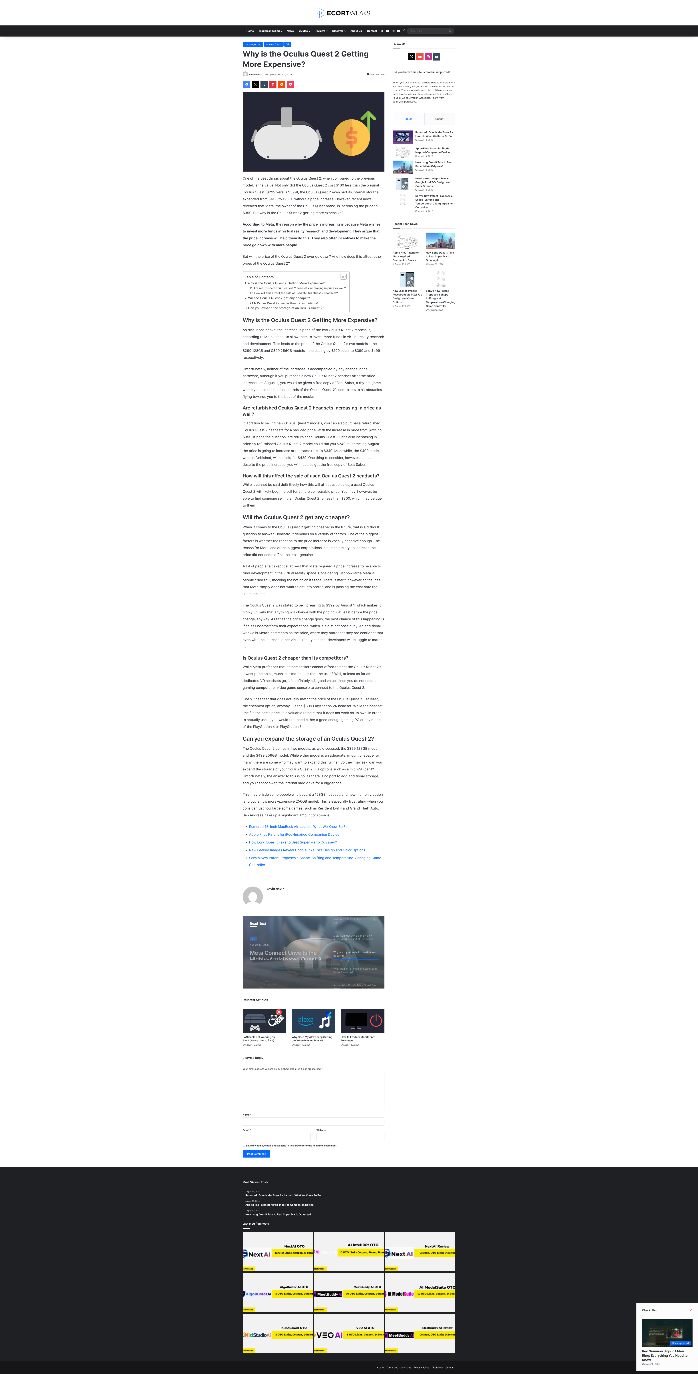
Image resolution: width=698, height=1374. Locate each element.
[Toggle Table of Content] (342, 277)
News (290, 30)
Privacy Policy (421, 1367)
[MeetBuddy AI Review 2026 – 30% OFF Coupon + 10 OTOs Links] (420, 1333)
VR (287, 44)
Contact (372, 30)
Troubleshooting (269, 30)
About (380, 1367)
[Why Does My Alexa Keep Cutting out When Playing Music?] (313, 1021)
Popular (409, 118)
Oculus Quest (274, 44)
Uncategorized (253, 44)
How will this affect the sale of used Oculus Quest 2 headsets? (296, 293)
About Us (356, 30)
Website (321, 1130)
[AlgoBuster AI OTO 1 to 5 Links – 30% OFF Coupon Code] (278, 1292)
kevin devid (255, 74)
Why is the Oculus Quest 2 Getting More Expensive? (286, 283)
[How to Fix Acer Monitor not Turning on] (362, 1021)
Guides (303, 30)
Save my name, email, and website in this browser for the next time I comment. (291, 1145)
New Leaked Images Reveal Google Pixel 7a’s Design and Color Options (307, 850)
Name (247, 1114)
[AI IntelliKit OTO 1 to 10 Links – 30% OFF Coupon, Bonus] (349, 1251)
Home (250, 30)
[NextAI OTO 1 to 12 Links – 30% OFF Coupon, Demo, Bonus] (278, 1251)
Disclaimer (437, 1367)
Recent (439, 118)
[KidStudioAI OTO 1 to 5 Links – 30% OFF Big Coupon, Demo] (278, 1333)
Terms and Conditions (398, 1367)
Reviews (320, 30)
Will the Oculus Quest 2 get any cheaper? (279, 298)
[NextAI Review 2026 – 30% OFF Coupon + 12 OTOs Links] (420, 1251)
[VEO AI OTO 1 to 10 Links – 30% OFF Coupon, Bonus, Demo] (349, 1333)
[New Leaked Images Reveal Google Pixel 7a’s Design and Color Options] (403, 183)
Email (247, 1130)
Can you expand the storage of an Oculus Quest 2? (286, 308)
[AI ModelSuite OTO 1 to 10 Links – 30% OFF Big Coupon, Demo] (420, 1292)
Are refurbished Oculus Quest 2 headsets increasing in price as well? (300, 288)
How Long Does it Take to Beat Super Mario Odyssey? (293, 842)
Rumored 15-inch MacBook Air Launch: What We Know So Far (299, 827)
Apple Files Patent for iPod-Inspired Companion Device (294, 834)
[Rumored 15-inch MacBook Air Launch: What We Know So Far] (403, 137)
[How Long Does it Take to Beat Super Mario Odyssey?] (403, 167)
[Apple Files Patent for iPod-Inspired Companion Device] (403, 152)
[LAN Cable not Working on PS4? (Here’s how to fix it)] (264, 1021)
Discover (337, 30)
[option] (313, 952)
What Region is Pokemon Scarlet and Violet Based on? (288, 953)
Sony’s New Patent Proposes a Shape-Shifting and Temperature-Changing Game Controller (440, 298)
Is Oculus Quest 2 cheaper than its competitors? (286, 303)
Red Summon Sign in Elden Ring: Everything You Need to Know (665, 1355)
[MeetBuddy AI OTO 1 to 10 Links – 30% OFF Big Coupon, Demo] (349, 1292)
